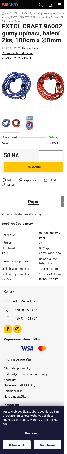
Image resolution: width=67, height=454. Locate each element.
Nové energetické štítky (19, 385)
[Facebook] (8, 329)
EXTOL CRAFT (21, 58)
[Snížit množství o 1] (41, 155)
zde (5, 423)
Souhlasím (47, 445)
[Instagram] (17, 329)
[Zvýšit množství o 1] (60, 155)
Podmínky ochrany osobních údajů (26, 374)
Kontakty (10, 379)
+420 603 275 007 (25, 310)
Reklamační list (13, 391)
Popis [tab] (33, 201)
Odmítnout (17, 445)
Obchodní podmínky (17, 368)
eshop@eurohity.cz (26, 301)
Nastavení (32, 433)
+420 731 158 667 (25, 318)
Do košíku (34, 167)
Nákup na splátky (15, 396)
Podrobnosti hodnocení (17, 53)
